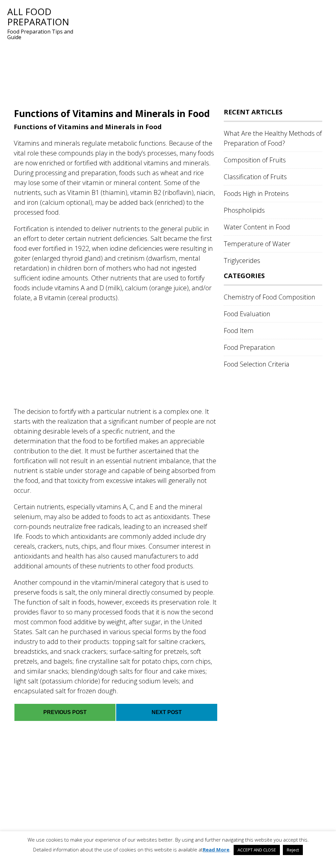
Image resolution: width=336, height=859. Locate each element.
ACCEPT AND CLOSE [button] (257, 850)
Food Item (239, 330)
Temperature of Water (257, 243)
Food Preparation (249, 347)
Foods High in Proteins (256, 193)
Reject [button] (293, 850)
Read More (216, 849)
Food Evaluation (247, 313)
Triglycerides (242, 260)
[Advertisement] (204, 53)
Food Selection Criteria (256, 364)
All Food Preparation (38, 16)
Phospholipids (244, 210)
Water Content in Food (257, 227)
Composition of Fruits (255, 159)
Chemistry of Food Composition (269, 297)
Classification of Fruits (255, 176)
